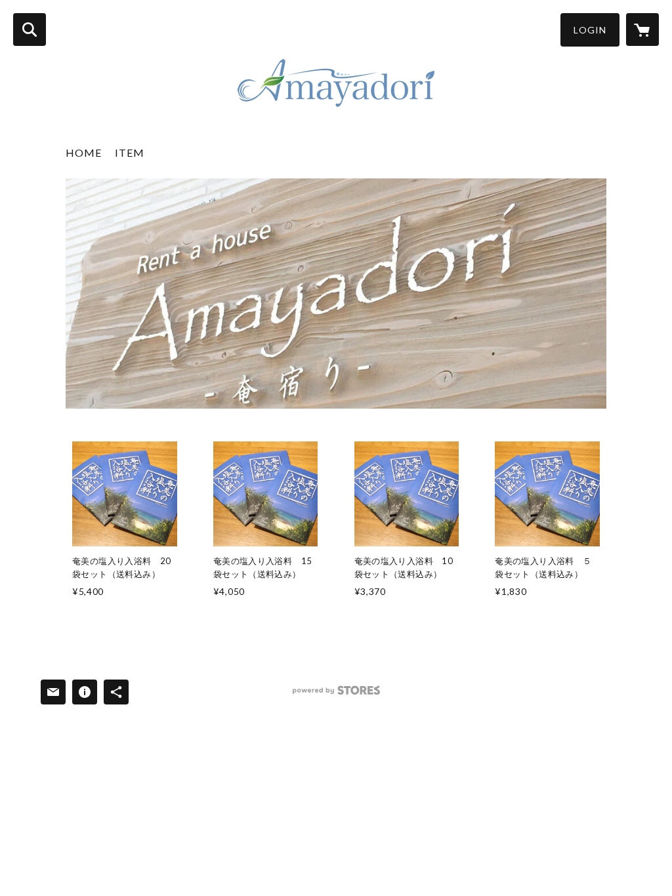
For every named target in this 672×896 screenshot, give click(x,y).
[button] (590, 30)
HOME (84, 152)
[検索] (29, 29)
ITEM (129, 152)
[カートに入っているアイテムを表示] (642, 29)
